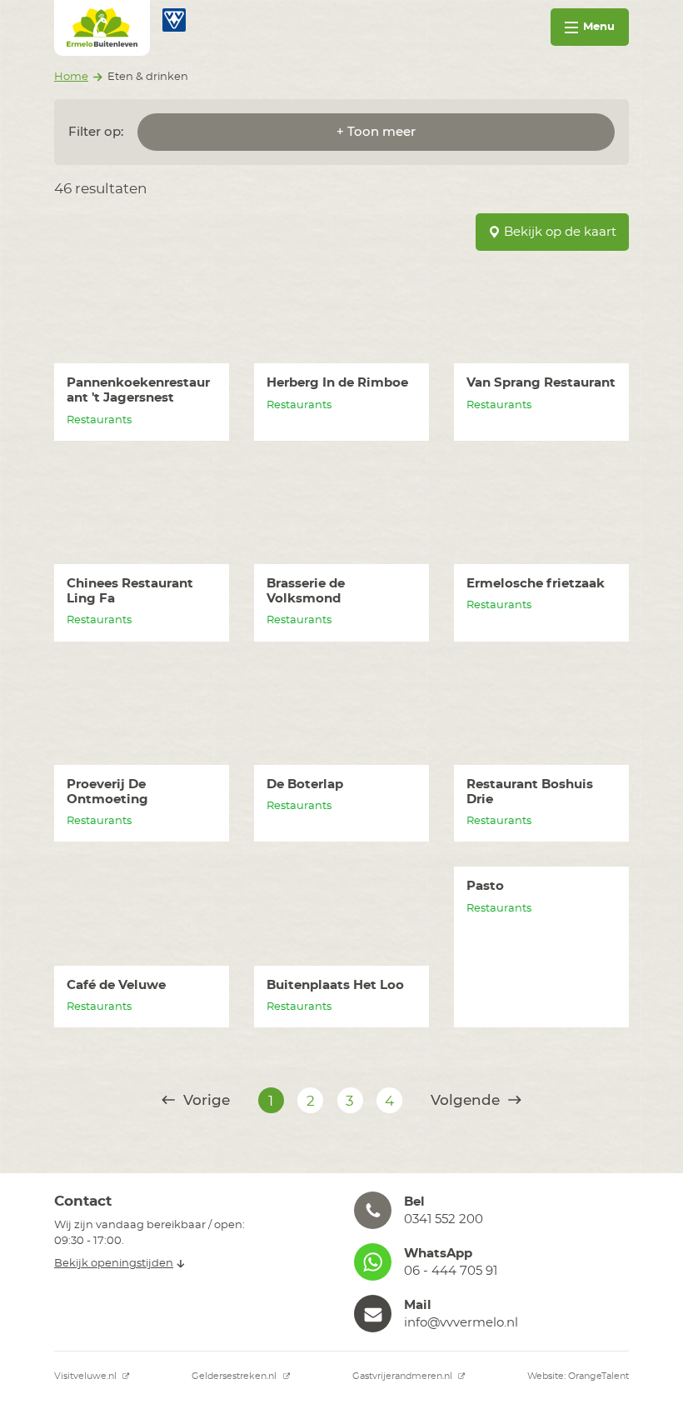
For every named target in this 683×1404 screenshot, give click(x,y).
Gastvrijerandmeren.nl (403, 1376)
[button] (491, 1210)
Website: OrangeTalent (578, 1376)
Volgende (467, 1100)
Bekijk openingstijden (113, 1263)
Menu (599, 27)
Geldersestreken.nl (235, 1376)
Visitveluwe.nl (86, 1376)
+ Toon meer (376, 132)
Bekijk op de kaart (560, 232)
